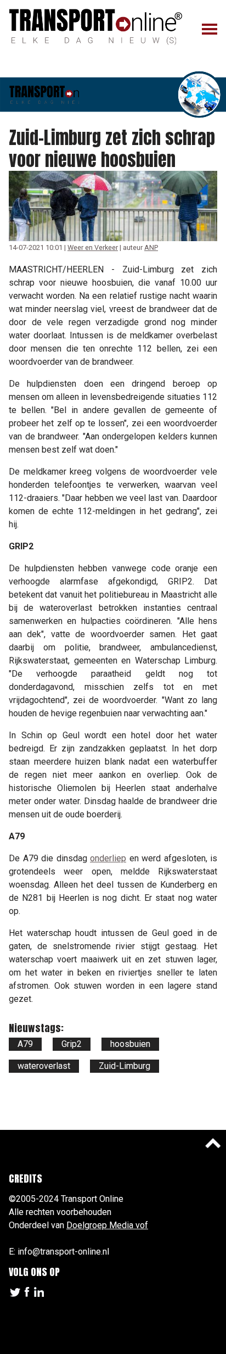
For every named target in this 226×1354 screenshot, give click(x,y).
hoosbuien (130, 1044)
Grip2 (71, 1044)
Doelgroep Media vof (107, 1225)
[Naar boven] (213, 1143)
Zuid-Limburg (124, 1066)
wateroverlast (44, 1066)
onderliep (108, 858)
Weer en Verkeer (92, 247)
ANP (151, 247)
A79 (25, 1044)
